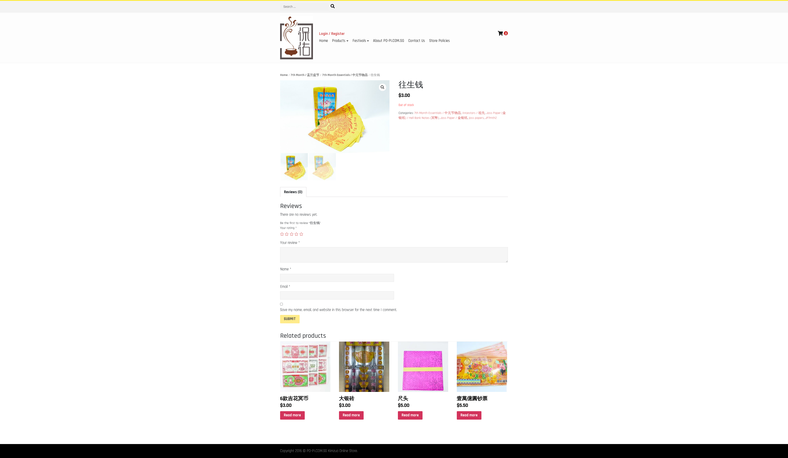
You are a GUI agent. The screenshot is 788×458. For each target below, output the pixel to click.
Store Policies (439, 40)
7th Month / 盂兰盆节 (305, 75)
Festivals (359, 40)
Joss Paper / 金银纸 (453, 118)
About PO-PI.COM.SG (388, 40)
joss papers (476, 118)
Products (338, 40)
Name (285, 269)
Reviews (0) (293, 192)
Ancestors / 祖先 (473, 113)
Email (285, 286)
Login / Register (332, 33)
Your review (290, 242)
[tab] (293, 192)
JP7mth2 (491, 118)
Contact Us (416, 40)
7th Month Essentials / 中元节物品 (345, 75)
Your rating (288, 228)
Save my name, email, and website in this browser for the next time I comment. (338, 310)
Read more (292, 415)
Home (323, 40)
